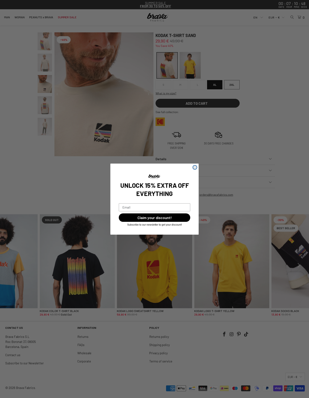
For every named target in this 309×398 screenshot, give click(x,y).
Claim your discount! (154, 217)
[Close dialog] (195, 167)
